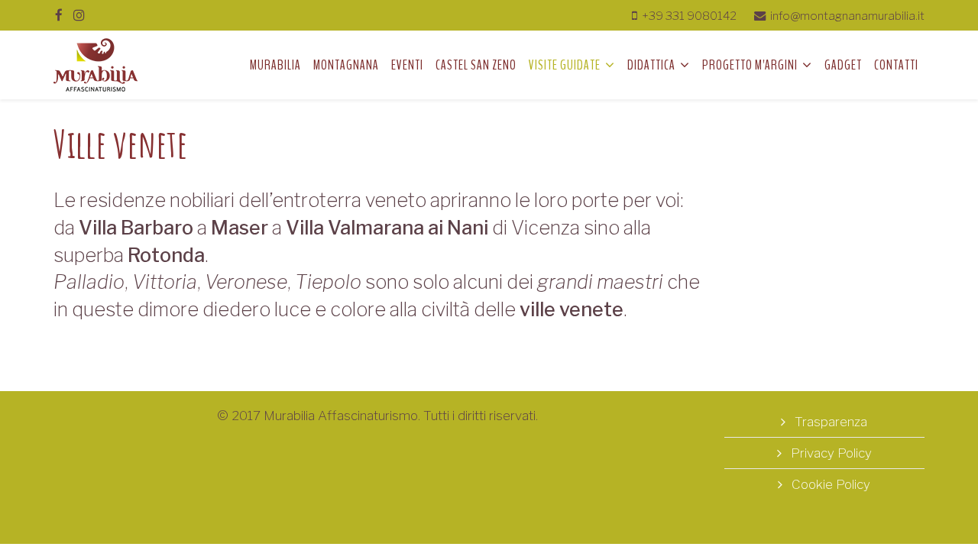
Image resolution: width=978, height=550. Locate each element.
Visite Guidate (565, 65)
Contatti (896, 65)
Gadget (843, 65)
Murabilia (275, 65)
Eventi (407, 65)
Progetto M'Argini (750, 65)
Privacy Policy (830, 453)
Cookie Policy (829, 484)
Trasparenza (829, 421)
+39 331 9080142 (689, 15)
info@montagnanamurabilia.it (847, 15)
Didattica (651, 65)
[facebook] (59, 15)
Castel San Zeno (476, 65)
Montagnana (346, 65)
